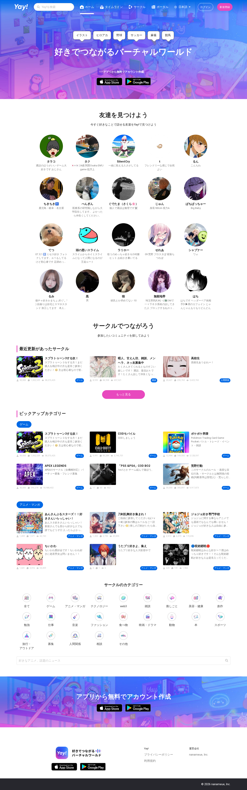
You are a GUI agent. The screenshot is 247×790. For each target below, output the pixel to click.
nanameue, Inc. (198, 754)
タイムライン (114, 7)
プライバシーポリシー (158, 754)
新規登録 (225, 7)
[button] (226, 660)
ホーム (89, 7)
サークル (139, 7)
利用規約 (150, 761)
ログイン (205, 7)
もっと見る (123, 394)
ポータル (162, 7)
